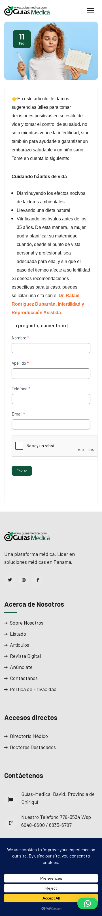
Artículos (19, 645)
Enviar (21, 470)
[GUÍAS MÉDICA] (27, 10)
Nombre (20, 337)
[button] (87, 903)
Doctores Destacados (33, 747)
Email (18, 413)
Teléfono (21, 388)
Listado (18, 634)
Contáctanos (24, 678)
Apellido (20, 363)
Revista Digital (25, 656)
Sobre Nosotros (26, 622)
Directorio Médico (29, 736)
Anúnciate (21, 667)
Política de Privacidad (33, 689)
